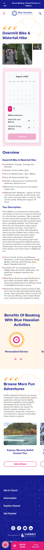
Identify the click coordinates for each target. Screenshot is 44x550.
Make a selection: (15, 115)
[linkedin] (31, 528)
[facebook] (19, 528)
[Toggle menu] (4, 13)
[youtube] (25, 528)
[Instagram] (13, 528)
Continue (22, 136)
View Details (20, 464)
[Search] (40, 13)
